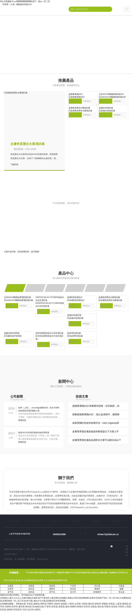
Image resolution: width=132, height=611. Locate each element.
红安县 (3, 609)
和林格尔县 (21, 604)
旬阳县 (31, 586)
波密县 (61, 606)
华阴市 (50, 604)
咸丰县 (31, 592)
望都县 (105, 604)
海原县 (52, 586)
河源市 (8, 606)
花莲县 (94, 606)
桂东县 (54, 606)
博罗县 (43, 604)
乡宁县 (10, 592)
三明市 (70, 604)
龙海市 (57, 604)
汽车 (24, 609)
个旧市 (73, 586)
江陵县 (121, 586)
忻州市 (15, 606)
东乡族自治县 (38, 606)
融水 (67, 606)
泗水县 (100, 606)
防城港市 (97, 592)
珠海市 (80, 606)
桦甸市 (98, 604)
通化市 (91, 604)
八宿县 (128, 606)
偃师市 (52, 589)
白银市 (37, 609)
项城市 (97, 589)
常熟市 (107, 606)
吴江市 (73, 592)
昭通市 (73, 606)
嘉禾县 (21, 606)
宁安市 (48, 606)
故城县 (64, 604)
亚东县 (114, 606)
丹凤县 (111, 604)
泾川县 (97, 586)
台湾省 (77, 604)
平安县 (29, 604)
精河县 (28, 606)
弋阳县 (84, 604)
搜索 (121, 589)
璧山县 (121, 592)
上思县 (118, 604)
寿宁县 (52, 592)
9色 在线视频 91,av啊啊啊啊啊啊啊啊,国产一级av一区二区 (25, 1)
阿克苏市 (17, 609)
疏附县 (36, 604)
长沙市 (30, 609)
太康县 (10, 586)
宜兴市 (87, 606)
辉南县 (125, 604)
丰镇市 (121, 606)
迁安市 (10, 589)
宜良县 (73, 589)
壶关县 (31, 589)
